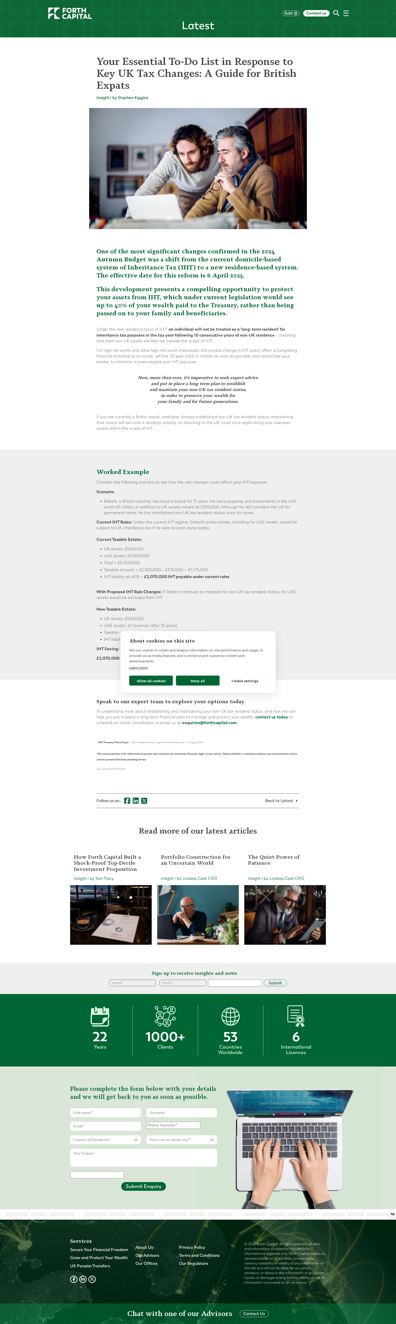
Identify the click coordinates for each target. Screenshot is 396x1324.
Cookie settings (244, 680)
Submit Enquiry (143, 1186)
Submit (275, 983)
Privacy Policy (192, 1247)
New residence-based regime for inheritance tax (158, 742)
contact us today (271, 717)
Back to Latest (279, 800)
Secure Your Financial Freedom (99, 1249)
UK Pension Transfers (90, 1266)
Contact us (316, 13)
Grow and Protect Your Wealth (99, 1257)
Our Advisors (147, 1255)
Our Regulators (193, 1263)
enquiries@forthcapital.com (209, 722)
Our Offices (146, 1263)
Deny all (198, 680)
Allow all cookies (151, 680)
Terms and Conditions (199, 1255)
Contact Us (254, 1313)
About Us (144, 1247)
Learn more (138, 667)
